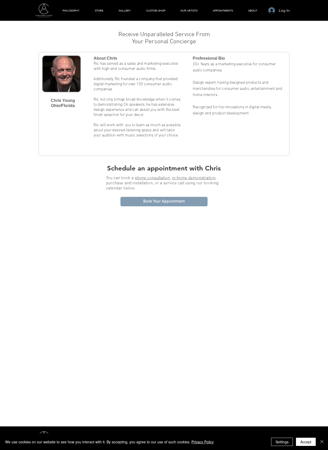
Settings (282, 441)
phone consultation (152, 178)
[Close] (322, 442)
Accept (305, 441)
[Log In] (271, 10)
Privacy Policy (202, 441)
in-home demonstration (194, 178)
